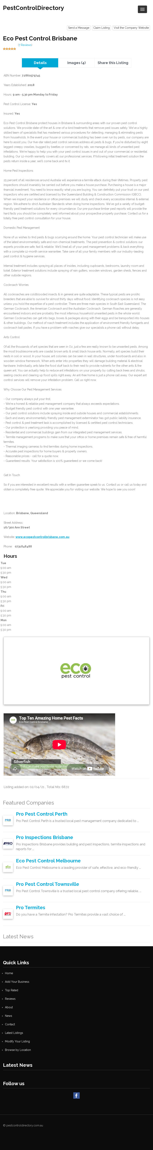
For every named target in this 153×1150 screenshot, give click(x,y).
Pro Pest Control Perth (41, 814)
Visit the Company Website (131, 27)
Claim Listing (101, 27)
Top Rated (11, 990)
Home (9, 973)
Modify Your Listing (17, 1041)
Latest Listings (14, 1032)
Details (40, 63)
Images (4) (76, 63)
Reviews (10, 998)
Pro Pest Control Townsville (47, 884)
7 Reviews (25, 45)
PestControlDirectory (33, 7)
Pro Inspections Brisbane (44, 837)
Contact (10, 1024)
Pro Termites (30, 907)
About (9, 1007)
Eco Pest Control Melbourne (48, 861)
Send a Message (78, 27)
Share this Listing (113, 63)
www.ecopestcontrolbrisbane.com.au (42, 537)
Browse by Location (18, 1049)
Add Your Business (17, 981)
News (8, 1015)
